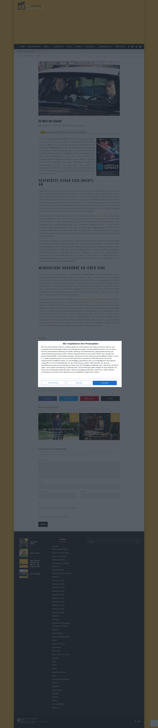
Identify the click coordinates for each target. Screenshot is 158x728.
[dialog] (80, 364)
